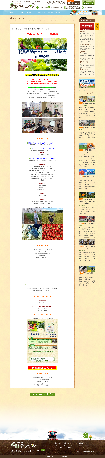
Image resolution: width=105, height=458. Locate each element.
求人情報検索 (65, 443)
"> (25, 284)
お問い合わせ (58, 447)
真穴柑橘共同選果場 (87, 128)
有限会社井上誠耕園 (87, 103)
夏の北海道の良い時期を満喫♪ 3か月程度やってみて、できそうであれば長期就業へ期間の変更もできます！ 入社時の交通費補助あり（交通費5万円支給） (87, 231)
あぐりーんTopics (19, 12)
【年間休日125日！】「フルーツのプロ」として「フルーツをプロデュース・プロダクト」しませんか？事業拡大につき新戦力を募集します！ (87, 184)
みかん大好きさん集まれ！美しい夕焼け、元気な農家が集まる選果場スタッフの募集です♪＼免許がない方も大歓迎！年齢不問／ (87, 135)
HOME (11, 12)
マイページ (74, 443)
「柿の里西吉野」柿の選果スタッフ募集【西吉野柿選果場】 (87, 201)
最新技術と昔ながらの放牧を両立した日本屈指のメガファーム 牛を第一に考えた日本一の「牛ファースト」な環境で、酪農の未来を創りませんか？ (87, 281)
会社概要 (81, 443)
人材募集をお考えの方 (61, 445)
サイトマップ (72, 445)
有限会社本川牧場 (87, 273)
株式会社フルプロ (87, 176)
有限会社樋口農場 (87, 223)
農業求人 (57, 443)
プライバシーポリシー (83, 445)
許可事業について (68, 447)
